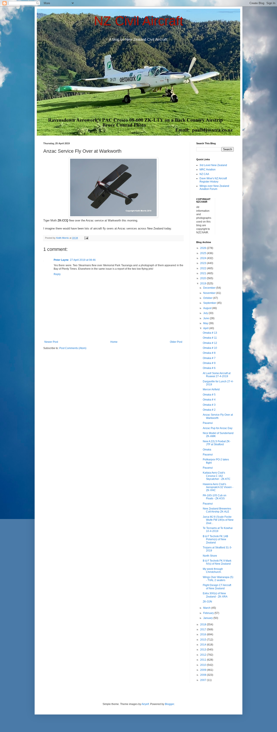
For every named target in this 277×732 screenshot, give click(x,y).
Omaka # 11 (210, 337)
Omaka (207, 449)
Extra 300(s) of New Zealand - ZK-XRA (215, 595)
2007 (203, 680)
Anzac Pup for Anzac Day (217, 428)
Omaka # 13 (210, 332)
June (206, 318)
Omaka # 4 (209, 399)
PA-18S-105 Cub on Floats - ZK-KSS (214, 497)
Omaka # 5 (209, 394)
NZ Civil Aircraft (138, 21)
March (207, 607)
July (206, 313)
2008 (203, 674)
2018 (203, 624)
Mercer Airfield (211, 389)
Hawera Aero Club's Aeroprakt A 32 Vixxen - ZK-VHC (218, 487)
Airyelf (145, 704)
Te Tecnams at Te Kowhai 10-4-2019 (218, 530)
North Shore (210, 555)
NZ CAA (204, 174)
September (210, 302)
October (208, 298)
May (206, 323)
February (208, 613)
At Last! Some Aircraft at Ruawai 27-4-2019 (216, 375)
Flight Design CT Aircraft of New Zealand (217, 587)
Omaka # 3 (209, 404)
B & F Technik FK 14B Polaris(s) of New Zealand (215, 539)
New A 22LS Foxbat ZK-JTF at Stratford (216, 443)
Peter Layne (61, 259)
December (209, 287)
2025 (203, 253)
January (208, 618)
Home (114, 341)
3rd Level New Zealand (213, 165)
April (206, 328)
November (209, 293)
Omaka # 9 (209, 363)
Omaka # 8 (209, 352)
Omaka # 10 (210, 347)
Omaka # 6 (209, 368)
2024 (203, 258)
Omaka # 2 (209, 409)
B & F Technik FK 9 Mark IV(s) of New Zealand (217, 562)
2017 (203, 629)
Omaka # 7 (209, 358)
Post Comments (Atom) (72, 348)
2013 (203, 649)
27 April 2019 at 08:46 (83, 259)
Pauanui (208, 422)
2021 (203, 273)
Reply (57, 274)
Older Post (176, 341)
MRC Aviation (208, 169)
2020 (203, 278)
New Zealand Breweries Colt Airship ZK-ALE (217, 510)
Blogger (169, 704)
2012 (203, 654)
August (207, 308)
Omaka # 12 (210, 342)
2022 (203, 268)
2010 (203, 664)
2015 (203, 639)
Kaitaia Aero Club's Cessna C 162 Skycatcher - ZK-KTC (216, 476)
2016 (203, 634)
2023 (203, 263)
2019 (203, 283)
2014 (203, 644)
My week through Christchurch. (213, 570)
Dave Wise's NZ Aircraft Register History (213, 180)
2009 (203, 669)
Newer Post (51, 341)
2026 (203, 248)
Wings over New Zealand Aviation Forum (214, 187)
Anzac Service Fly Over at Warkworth (218, 416)
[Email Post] (86, 238)
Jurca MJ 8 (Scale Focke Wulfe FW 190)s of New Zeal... (218, 520)
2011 (203, 659)
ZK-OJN (207, 601)
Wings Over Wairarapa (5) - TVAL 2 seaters (218, 579)
